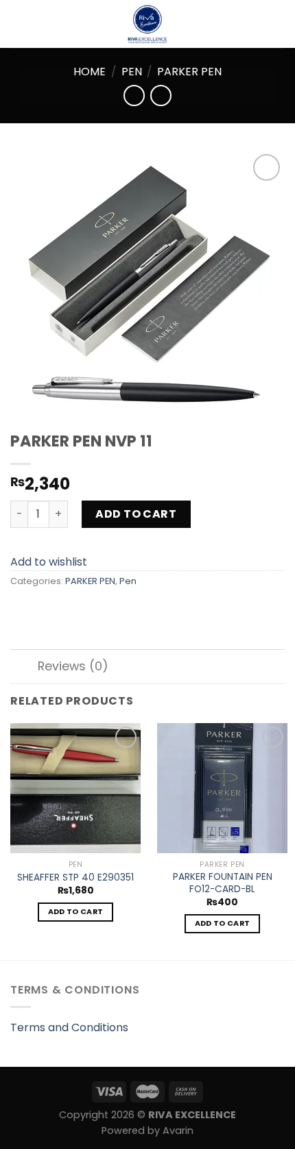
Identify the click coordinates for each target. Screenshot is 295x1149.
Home (89, 71)
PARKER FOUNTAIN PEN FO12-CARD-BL (222, 883)
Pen (131, 71)
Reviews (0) (73, 666)
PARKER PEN (189, 71)
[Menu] (18, 23)
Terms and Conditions (69, 1027)
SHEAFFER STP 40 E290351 (75, 878)
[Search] (279, 24)
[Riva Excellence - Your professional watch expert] (147, 24)
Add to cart (135, 514)
